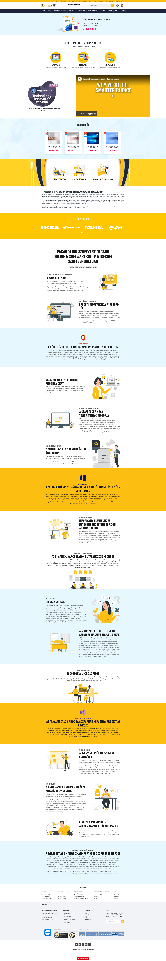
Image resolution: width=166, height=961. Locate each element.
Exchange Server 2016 (78, 892)
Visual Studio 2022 (98, 892)
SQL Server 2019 (61, 894)
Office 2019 (44, 892)
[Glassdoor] (83, 944)
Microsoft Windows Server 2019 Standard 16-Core (112, 147)
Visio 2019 (116, 892)
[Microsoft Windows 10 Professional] (92, 138)
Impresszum (87, 920)
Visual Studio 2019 (98, 894)
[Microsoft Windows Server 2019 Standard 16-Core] (112, 138)
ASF (64, 924)
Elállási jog (66, 920)
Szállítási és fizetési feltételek (69, 919)
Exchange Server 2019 (78, 891)
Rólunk (86, 917)
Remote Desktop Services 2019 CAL (101, 891)
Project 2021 (96, 896)
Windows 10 (116, 896)
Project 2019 (96, 898)
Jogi (86, 913)
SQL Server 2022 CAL (62, 896)
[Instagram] (89, 944)
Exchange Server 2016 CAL (79, 896)
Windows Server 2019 (46, 896)
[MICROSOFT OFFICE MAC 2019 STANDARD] (53, 138)
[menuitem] (98, 1)
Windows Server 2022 (46, 894)
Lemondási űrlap (67, 922)
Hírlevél (86, 916)
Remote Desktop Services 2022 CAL (81, 898)
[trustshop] (72, 935)
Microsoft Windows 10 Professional (92, 147)
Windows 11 (116, 894)
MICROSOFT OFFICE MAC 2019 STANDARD (53, 147)
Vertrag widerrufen (84, 958)
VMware (116, 898)
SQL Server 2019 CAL (62, 898)
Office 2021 (44, 891)
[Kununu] (86, 944)
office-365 (87, 914)
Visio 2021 (116, 891)
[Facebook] (76, 944)
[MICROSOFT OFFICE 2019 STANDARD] (73, 138)
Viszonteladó (66, 914)
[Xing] (79, 944)
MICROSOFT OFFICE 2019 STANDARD (73, 147)
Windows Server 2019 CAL (63, 891)
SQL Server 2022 (61, 892)
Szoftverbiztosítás (67, 916)
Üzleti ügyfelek (67, 913)
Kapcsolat (66, 917)
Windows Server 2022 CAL (47, 898)
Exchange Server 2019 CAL (79, 894)
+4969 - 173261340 (47, 918)
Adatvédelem (88, 919)
